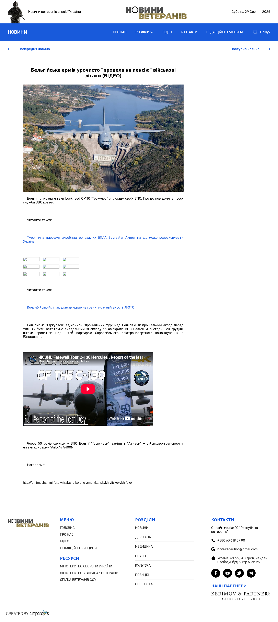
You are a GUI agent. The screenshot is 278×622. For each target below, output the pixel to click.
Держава (143, 537)
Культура (143, 565)
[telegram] (251, 573)
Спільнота (144, 584)
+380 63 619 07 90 (231, 540)
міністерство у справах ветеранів (89, 573)
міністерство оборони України (86, 566)
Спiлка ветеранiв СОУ (78, 580)
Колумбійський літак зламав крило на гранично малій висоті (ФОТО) (81, 307)
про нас (67, 534)
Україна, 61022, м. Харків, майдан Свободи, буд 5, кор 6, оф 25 (242, 560)
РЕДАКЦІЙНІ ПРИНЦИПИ (224, 32)
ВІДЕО (167, 32)
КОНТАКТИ (189, 32)
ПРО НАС (120, 32)
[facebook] (215, 573)
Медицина (144, 546)
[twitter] (239, 573)
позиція (142, 575)
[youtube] (227, 573)
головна (67, 528)
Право (140, 556)
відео (64, 541)
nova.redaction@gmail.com (237, 549)
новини (17, 32)
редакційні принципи (78, 548)
